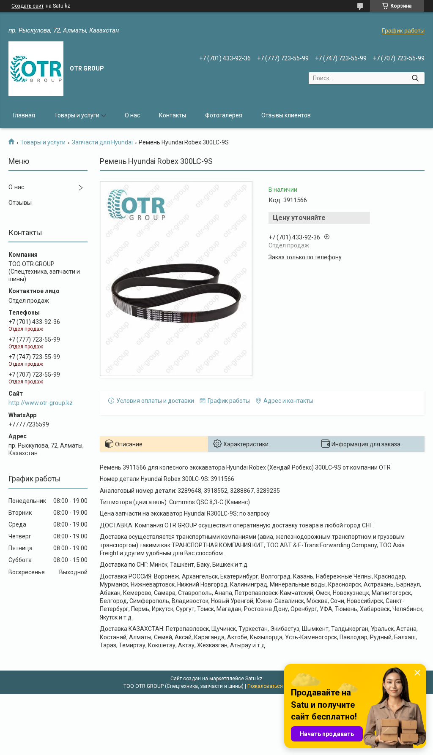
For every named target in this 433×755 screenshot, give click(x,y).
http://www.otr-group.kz (40, 402)
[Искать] (415, 78)
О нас (132, 115)
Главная (24, 115)
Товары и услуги (76, 115)
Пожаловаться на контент (278, 686)
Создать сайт (27, 6)
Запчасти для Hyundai (102, 142)
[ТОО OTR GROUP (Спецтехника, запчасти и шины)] (35, 68)
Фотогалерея (223, 115)
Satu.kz (254, 679)
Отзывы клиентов (286, 115)
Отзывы (20, 202)
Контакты (172, 115)
